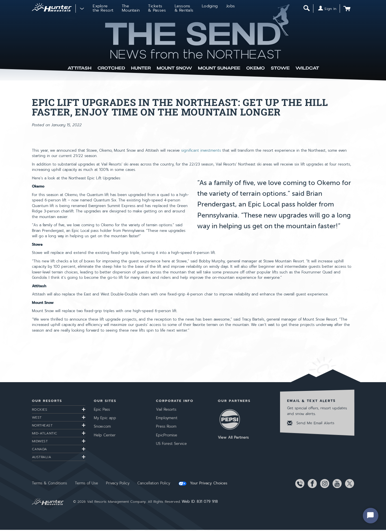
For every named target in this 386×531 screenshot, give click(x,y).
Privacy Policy (117, 483)
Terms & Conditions (49, 483)
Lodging (210, 6)
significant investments (201, 150)
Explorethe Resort (103, 8)
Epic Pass (102, 409)
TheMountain (131, 8)
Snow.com (102, 426)
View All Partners (233, 437)
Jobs (230, 6)
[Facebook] (311, 483)
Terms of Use (86, 483)
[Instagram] (323, 483)
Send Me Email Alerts (314, 423)
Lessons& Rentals (184, 8)
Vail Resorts (166, 409)
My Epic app (105, 418)
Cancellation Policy (153, 483)
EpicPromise (166, 435)
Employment (166, 418)
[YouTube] (336, 483)
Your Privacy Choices (207, 483)
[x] (348, 483)
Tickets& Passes (157, 8)
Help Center (105, 435)
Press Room (166, 426)
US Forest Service (171, 443)
